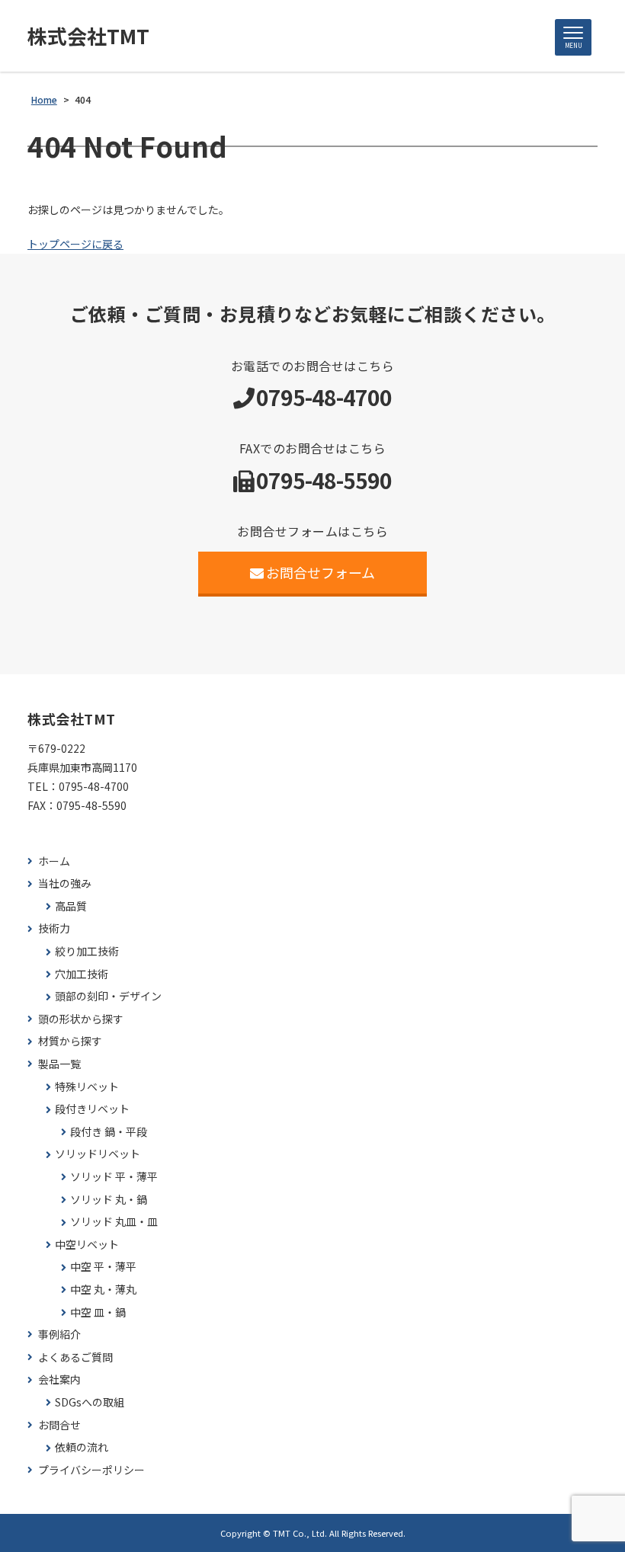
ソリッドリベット (97, 1154)
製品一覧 (59, 1064)
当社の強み (64, 883)
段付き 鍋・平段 (108, 1132)
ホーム (54, 861)
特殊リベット (87, 1087)
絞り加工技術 (87, 951)
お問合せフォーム (320, 572)
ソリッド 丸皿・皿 (114, 1221)
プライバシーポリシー (91, 1470)
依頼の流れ (81, 1447)
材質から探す (70, 1041)
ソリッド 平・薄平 (114, 1177)
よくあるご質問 (75, 1357)
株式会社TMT (88, 36)
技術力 (54, 928)
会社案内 (59, 1379)
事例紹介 (59, 1334)
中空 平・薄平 (103, 1266)
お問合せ (59, 1425)
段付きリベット (92, 1109)
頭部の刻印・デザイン (108, 996)
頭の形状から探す (80, 1019)
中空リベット (87, 1244)
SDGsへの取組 (89, 1402)
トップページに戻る (75, 243)
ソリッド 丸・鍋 (108, 1199)
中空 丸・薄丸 (103, 1289)
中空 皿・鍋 (98, 1312)
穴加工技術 (81, 974)
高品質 (71, 906)
